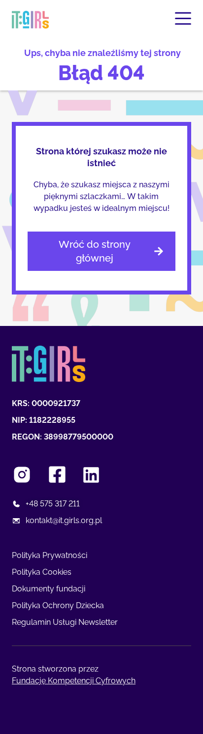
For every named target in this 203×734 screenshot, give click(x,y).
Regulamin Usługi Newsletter (65, 622)
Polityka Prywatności (49, 555)
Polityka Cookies (41, 572)
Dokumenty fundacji (48, 588)
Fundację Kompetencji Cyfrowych (73, 680)
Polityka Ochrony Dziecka (58, 605)
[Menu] (183, 18)
